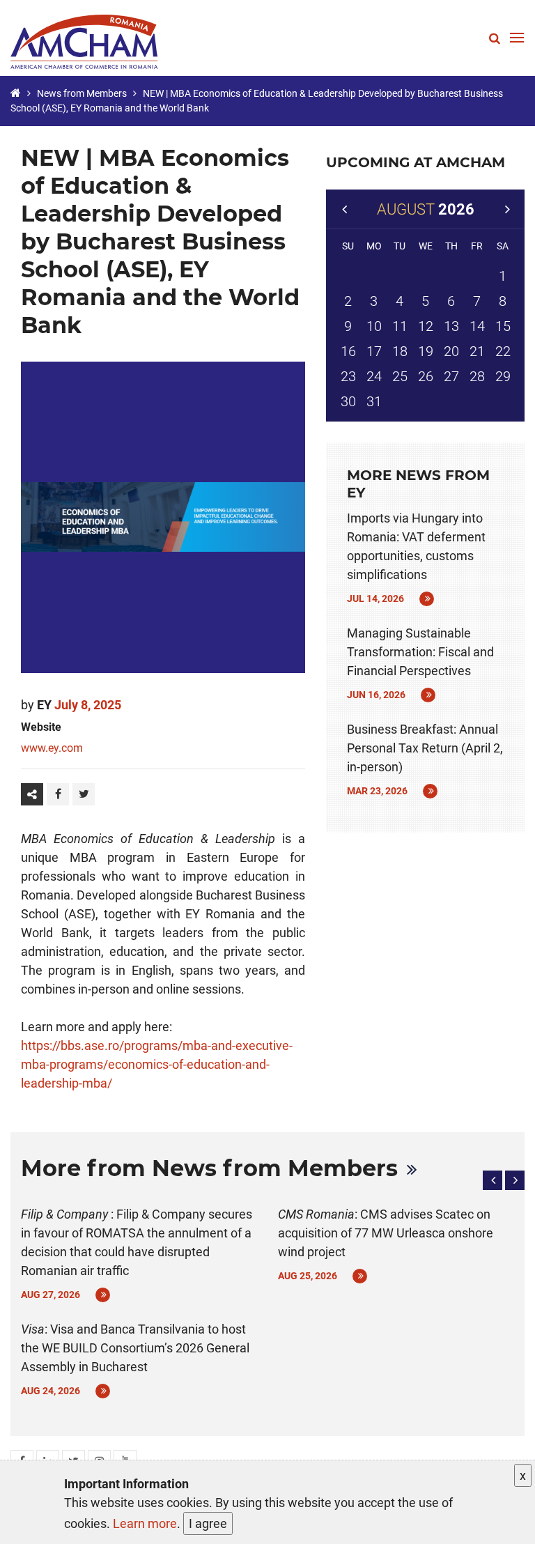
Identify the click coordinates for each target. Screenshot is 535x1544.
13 (451, 326)
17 (374, 351)
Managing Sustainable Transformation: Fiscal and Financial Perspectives (420, 652)
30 (348, 401)
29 (503, 376)
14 (477, 326)
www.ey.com (52, 748)
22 (503, 351)
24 (374, 376)
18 (400, 351)
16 (348, 351)
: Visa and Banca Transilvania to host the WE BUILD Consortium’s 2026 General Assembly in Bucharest (135, 1348)
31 (374, 401)
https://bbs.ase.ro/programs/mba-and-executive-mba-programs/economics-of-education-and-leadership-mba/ (157, 1064)
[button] (492, 1180)
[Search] (494, 38)
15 (503, 326)
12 (425, 326)
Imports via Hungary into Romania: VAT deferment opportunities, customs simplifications (416, 546)
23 (348, 376)
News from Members (82, 93)
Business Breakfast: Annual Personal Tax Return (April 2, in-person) (425, 748)
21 (477, 351)
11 (400, 326)
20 (451, 351)
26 (425, 376)
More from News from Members (209, 1168)
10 (374, 326)
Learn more (145, 1523)
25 (400, 376)
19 (425, 351)
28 (477, 376)
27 (451, 376)
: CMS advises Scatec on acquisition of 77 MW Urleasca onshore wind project (385, 1233)
